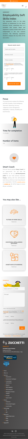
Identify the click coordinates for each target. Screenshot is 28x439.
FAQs (7, 420)
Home (5, 370)
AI (6, 410)
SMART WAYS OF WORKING (14, 264)
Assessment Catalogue (11, 379)
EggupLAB (6, 422)
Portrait (7, 395)
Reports (7, 385)
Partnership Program (10, 403)
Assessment (8, 376)
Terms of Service (16, 335)
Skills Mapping (9, 387)
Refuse (12, 69)
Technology (6, 408)
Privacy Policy (8, 335)
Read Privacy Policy (10, 64)
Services (6, 375)
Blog (7, 418)
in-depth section (21, 182)
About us (6, 372)
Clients (5, 400)
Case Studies (9, 406)
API (6, 412)
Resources (6, 414)
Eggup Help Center (10, 416)
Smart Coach (9, 397)
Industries (8, 401)
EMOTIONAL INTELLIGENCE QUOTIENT (14, 242)
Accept (7, 69)
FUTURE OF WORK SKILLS (14, 219)
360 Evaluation (9, 389)
